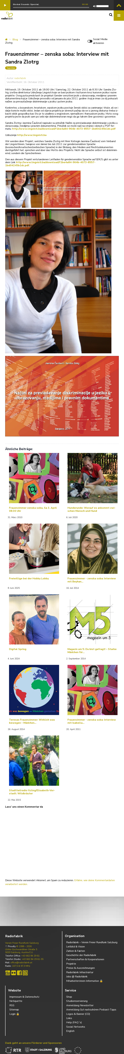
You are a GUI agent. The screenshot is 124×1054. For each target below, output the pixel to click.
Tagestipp (10, 68)
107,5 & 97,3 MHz (21, 966)
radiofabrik (20, 78)
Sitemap (14, 1009)
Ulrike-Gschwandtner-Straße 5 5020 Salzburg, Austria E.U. (21, 951)
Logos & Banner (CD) (78, 1014)
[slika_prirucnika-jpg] (62, 189)
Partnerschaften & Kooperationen (85, 959)
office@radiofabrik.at (21, 962)
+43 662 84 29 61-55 (32, 959)
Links (69, 1018)
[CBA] (7, 972)
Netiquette (15, 1001)
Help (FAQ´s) (74, 1022)
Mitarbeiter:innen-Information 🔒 (84, 981)
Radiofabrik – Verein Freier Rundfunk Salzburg (91, 942)
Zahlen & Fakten (75, 951)
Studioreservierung (77, 1001)
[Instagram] (25, 972)
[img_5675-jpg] (24, 189)
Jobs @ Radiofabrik (77, 976)
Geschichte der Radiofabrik (81, 955)
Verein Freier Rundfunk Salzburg (22, 943)
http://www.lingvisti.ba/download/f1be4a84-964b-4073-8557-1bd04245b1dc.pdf (64, 129)
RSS (11, 1005)
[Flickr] (13, 972)
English (70, 1031)
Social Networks (75, 1027)
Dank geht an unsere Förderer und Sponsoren (33, 1043)
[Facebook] (19, 972)
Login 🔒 (14, 1014)
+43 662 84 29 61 (30, 955)
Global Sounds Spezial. (26, 4)
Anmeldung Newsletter (79, 1005)
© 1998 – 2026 (24, 946)
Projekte (71, 964)
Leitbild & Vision (75, 946)
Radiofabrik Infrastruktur (79, 972)
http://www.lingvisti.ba (31, 135)
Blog (15, 39)
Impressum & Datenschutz (24, 997)
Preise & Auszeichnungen (80, 968)
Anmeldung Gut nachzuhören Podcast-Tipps (91, 1009)
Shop (69, 997)
